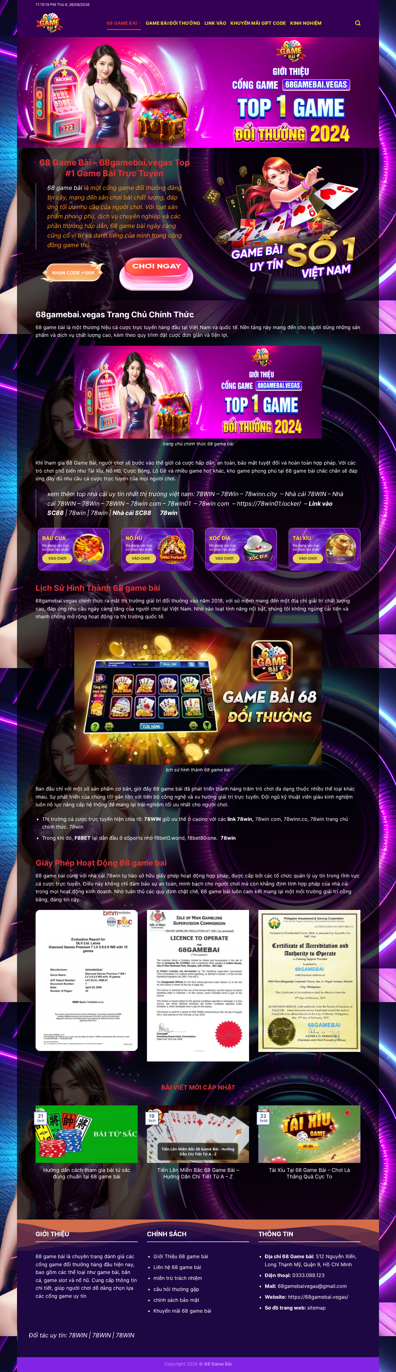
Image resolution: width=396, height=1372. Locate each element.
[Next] (361, 1153)
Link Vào (215, 23)
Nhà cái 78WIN (305, 494)
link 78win (239, 819)
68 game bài (122, 23)
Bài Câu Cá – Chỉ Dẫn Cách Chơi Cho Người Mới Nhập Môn (198, 1173)
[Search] (357, 23)
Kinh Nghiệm (305, 23)
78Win (230, 494)
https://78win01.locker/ (269, 503)
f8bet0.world (169, 838)
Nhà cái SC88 (132, 513)
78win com (146, 503)
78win (77, 513)
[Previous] (34, 1153)
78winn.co (296, 819)
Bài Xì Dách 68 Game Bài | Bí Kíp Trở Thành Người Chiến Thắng (309, 1173)
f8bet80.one (201, 838)
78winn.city (261, 494)
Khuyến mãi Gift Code (258, 23)
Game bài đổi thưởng (173, 23)
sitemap (316, 1308)
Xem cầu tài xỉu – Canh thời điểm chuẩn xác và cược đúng (87, 1173)
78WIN (205, 494)
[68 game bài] (66, 23)
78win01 (179, 503)
